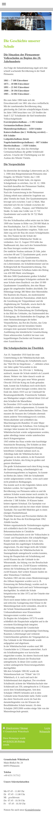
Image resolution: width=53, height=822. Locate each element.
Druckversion (12, 728)
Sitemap (24, 728)
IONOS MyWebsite (15, 741)
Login (47, 728)
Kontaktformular (32, 809)
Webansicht (44, 731)
